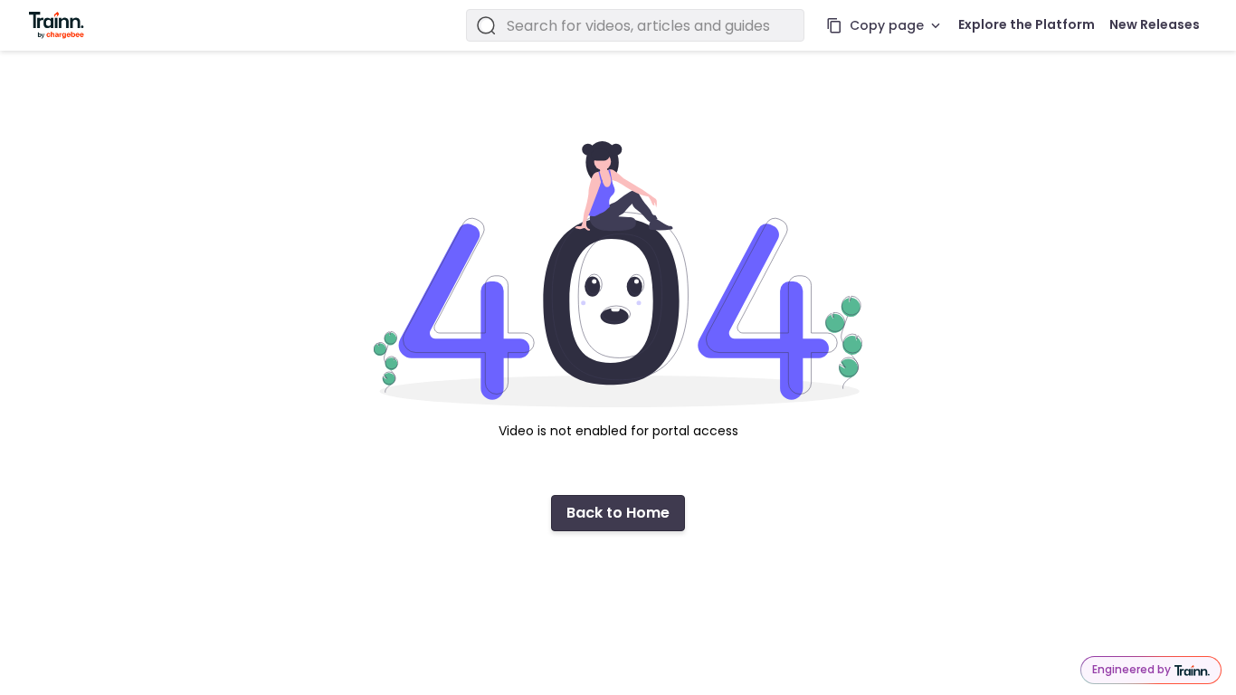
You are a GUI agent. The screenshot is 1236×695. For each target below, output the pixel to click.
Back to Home (618, 512)
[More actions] (935, 25)
